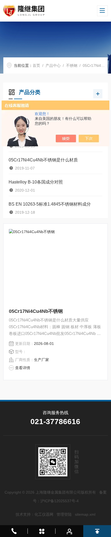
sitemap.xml (85, 514)
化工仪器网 (43, 514)
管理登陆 (64, 514)
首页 (36, 65)
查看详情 (22, 368)
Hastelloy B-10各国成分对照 (36, 182)
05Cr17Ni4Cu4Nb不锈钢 (36, 311)
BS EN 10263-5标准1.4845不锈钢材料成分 (50, 204)
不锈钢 (71, 65)
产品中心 (53, 65)
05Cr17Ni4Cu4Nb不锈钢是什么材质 (43, 160)
